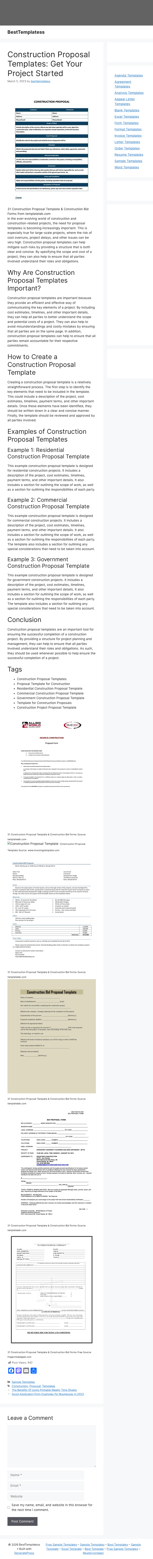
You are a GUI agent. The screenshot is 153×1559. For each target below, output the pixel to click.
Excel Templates (127, 117)
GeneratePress (24, 1553)
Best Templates (117, 1544)
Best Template (94, 1549)
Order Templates (127, 148)
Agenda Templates (129, 75)
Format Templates (128, 129)
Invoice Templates (128, 136)
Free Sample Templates (61, 1544)
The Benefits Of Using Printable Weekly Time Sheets (44, 1389)
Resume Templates (129, 155)
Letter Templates (127, 142)
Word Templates (127, 167)
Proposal (35, 1386)
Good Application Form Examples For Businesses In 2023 (48, 1394)
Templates (48, 1386)
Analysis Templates (129, 93)
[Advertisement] (130, 277)
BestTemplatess (26, 32)
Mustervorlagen (93, 1553)
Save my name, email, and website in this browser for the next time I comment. (52, 1507)
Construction (20, 1386)
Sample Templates (23, 1381)
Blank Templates (127, 110)
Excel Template (72, 1549)
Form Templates (127, 123)
